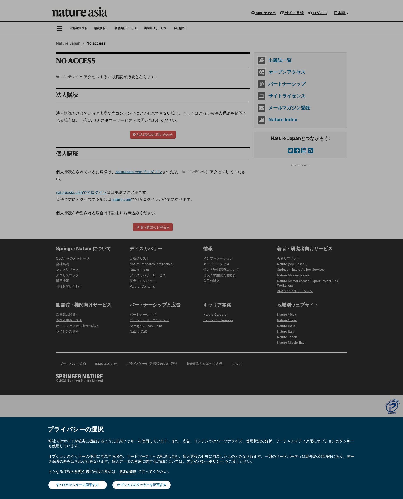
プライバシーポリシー (205, 461)
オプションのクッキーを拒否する (141, 485)
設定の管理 (128, 472)
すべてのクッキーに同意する (77, 485)
